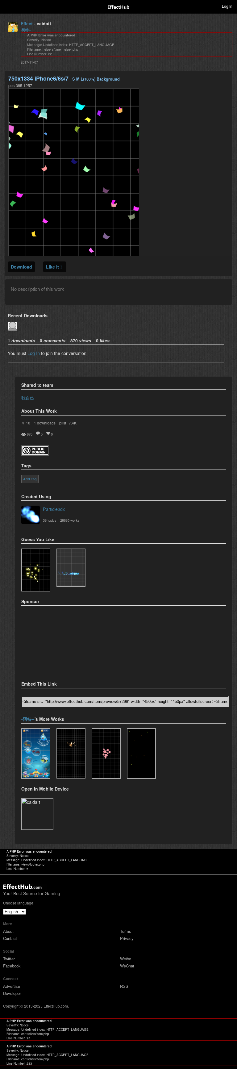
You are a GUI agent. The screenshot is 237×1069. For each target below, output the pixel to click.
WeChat (127, 966)
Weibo (125, 959)
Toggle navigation (7, 6)
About (8, 931)
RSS (124, 986)
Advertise (11, 986)
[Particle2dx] (30, 515)
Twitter (9, 959)
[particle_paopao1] (35, 753)
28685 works (70, 520)
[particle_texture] (70, 568)
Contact (10, 938)
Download (21, 267)
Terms (125, 931)
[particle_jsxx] (70, 753)
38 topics (49, 520)
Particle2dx (54, 509)
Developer (12, 993)
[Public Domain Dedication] (35, 453)
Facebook (12, 966)
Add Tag (30, 479)
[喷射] (141, 753)
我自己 (27, 397)
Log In (33, 353)
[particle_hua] (106, 753)
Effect (27, 23)
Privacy (127, 938)
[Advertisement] (52, 641)
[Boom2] (35, 570)
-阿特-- (26, 29)
